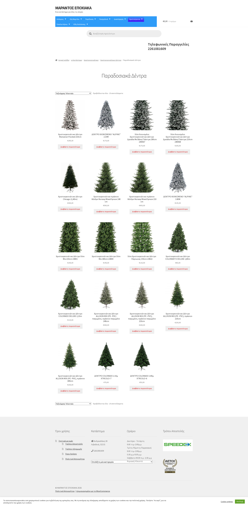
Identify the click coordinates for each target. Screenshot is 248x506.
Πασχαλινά (103, 19)
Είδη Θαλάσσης (79, 24)
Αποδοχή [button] (240, 501)
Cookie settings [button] (227, 501)
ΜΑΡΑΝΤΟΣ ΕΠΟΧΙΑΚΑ (73, 7)
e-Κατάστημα (76, 60)
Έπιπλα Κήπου (62, 24)
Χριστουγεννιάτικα (91, 60)
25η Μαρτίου (74, 19)
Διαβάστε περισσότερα (70, 147)
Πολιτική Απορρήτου (75, 459)
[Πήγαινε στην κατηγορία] (155, 462)
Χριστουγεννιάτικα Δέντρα (110, 60)
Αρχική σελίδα (63, 60)
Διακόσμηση (118, 19)
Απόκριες (60, 19)
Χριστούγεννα (134, 19)
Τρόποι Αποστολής (74, 444)
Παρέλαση (89, 19)
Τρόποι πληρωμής (73, 449)
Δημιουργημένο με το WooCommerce (93, 491)
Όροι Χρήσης (71, 454)
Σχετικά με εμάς (66, 441)
